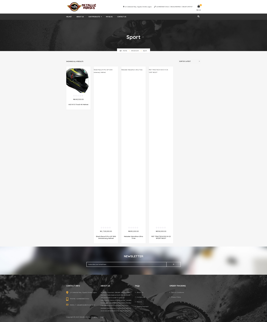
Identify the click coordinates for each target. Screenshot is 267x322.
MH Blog (109, 17)
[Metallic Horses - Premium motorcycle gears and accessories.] (82, 7)
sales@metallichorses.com (86, 305)
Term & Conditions (177, 292)
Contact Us (121, 17)
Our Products (94, 17)
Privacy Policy (176, 297)
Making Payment (143, 306)
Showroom (135, 51)
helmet (69, 17)
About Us (80, 17)
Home (125, 51)
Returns (139, 302)
